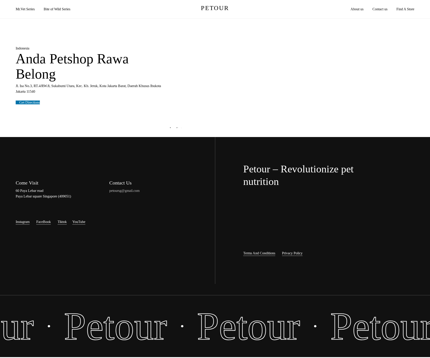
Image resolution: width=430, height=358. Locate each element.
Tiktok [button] (62, 222)
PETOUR (215, 8)
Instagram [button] (23, 222)
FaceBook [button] (43, 222)
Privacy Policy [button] (292, 253)
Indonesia (22, 48)
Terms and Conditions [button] (259, 253)
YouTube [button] (78, 222)
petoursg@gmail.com (124, 191)
